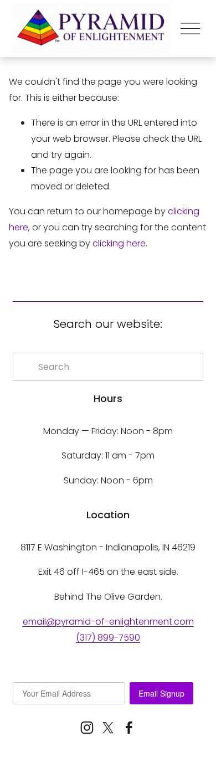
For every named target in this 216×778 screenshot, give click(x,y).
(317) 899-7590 (108, 637)
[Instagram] (87, 727)
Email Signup (161, 693)
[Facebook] (129, 727)
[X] (108, 727)
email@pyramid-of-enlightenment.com (108, 621)
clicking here (119, 243)
